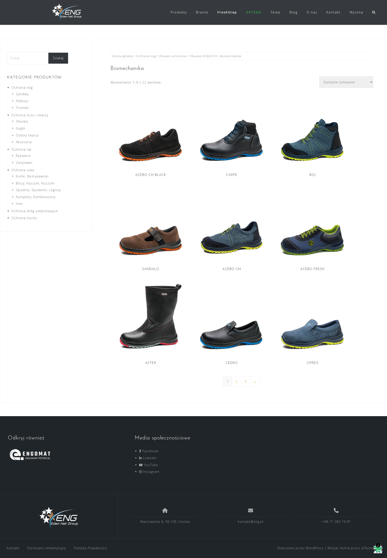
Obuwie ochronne (173, 56)
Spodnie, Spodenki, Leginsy (38, 190)
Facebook (150, 451)
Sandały (22, 94)
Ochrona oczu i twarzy (29, 115)
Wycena (356, 12)
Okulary (22, 121)
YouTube (150, 465)
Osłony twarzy (27, 135)
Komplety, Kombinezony (36, 197)
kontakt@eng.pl (250, 521)
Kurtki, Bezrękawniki (32, 176)
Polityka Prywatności (90, 548)
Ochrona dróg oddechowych (34, 211)
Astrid (345, 548)
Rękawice (23, 156)
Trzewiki (22, 108)
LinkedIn (149, 458)
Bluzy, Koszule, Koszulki (35, 183)
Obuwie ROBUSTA (203, 56)
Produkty (179, 12)
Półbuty (22, 101)
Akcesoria (24, 142)
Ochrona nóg (146, 56)
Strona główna (122, 56)
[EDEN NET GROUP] (58, 518)
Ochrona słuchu (24, 218)
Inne (19, 203)
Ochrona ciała (22, 170)
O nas (312, 12)
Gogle (20, 128)
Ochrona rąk (21, 149)
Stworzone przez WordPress (300, 548)
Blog (294, 12)
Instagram (150, 471)
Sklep (276, 12)
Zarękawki (24, 162)
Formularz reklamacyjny (46, 548)
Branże (202, 12)
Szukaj (58, 58)
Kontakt (333, 12)
